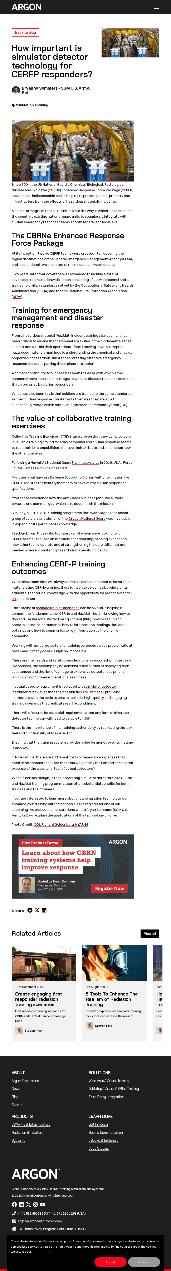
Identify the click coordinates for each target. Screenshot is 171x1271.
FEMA (127, 259)
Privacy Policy (40, 1251)
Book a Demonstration (106, 1132)
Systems (18, 1140)
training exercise (85, 462)
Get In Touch (98, 1124)
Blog (15, 1097)
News (16, 1088)
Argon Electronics (25, 1080)
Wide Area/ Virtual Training (109, 1080)
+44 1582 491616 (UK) (34, 1213)
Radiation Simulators (27, 1132)
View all (150, 933)
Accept (110, 1262)
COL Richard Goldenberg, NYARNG (61, 824)
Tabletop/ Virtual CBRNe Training (114, 1088)
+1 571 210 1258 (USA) (69, 1213)
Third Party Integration (106, 1097)
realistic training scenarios (57, 608)
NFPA (17, 296)
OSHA (42, 291)
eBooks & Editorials (103, 1140)
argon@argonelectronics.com (40, 1221)
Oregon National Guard (87, 518)
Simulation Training (32, 105)
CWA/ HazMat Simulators (31, 1124)
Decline (144, 1262)
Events (17, 1104)
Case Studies (99, 1148)
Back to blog (25, 32)
